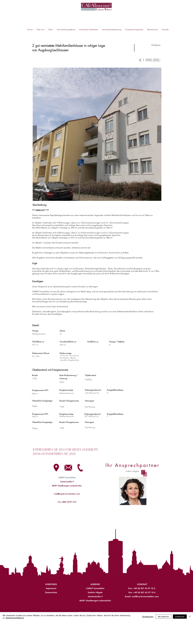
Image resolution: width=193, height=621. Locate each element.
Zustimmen (179, 616)
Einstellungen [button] (147, 616)
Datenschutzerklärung (15, 617)
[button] (97, 134)
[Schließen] (189, 616)
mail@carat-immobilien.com (67, 494)
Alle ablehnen (163, 616)
